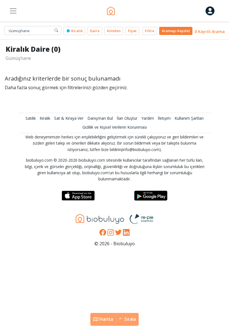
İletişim (164, 118)
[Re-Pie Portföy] (141, 218)
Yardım (147, 118)
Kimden (114, 30)
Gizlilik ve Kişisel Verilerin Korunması (114, 127)
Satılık (30, 118)
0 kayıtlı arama (210, 31)
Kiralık (76, 30)
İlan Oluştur (127, 118)
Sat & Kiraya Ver (69, 118)
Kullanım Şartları (189, 118)
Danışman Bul (100, 118)
